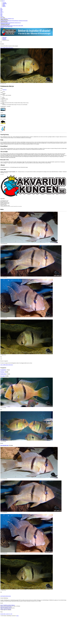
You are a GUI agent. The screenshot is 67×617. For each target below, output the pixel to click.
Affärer (4, 21)
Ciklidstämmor (2, 23)
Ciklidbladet (5, 3)
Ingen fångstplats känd (4, 445)
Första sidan (4, 37)
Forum (4, 4)
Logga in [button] (10, 47)
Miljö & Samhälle (10, 25)
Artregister (4, 2)
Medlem (4, 5)
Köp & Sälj (2, 26)
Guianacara (4, 39)
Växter (11, 26)
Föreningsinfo (5, 24)
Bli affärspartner (11, 22)
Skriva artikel (18, 25)
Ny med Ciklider (7, 26)
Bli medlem (2, 20)
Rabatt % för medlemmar (4, 22)
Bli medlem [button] (4, 47)
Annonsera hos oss (17, 22)
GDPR (22, 25)
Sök (1, 9)
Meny (1, 10)
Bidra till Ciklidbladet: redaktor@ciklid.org (7, 605)
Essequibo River (3, 369)
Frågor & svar (7, 23)
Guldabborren (20, 20)
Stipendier (4, 25)
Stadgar (1, 25)
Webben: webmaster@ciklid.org (5, 608)
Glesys (17, 615)
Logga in (1, 11)
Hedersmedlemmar (15, 20)
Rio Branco (2, 371)
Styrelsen (14, 25)
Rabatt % (4, 6)
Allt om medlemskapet (8, 20)
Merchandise (25, 20)
